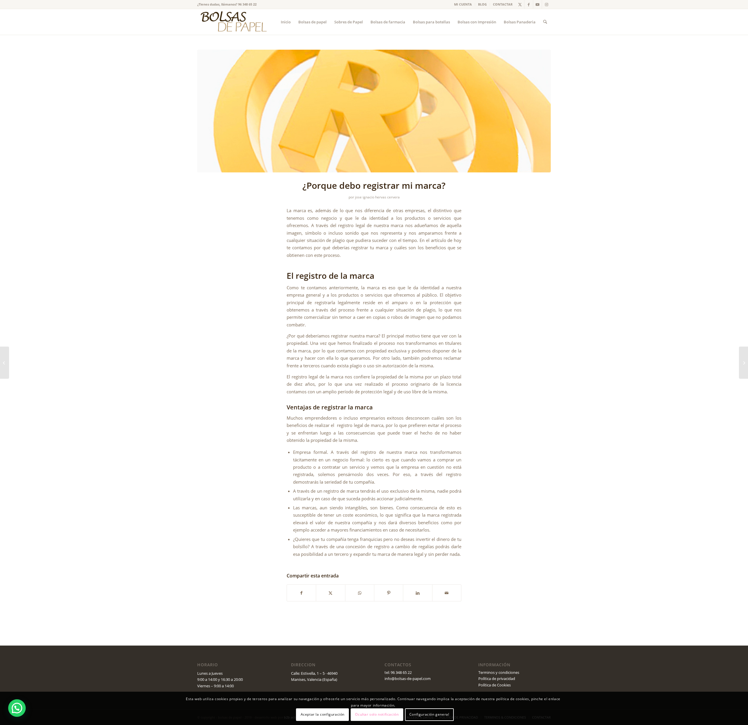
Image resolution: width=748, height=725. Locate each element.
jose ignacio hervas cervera (377, 197)
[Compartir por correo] (446, 593)
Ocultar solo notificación (377, 714)
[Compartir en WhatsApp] (359, 593)
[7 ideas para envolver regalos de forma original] (4, 363)
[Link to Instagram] (546, 4)
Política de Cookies (494, 685)
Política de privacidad (496, 678)
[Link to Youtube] (537, 4)
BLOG (482, 4)
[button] (17, 708)
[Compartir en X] (330, 593)
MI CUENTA (463, 4)
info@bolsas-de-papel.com (408, 678)
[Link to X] (520, 4)
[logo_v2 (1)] (233, 22)
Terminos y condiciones (498, 672)
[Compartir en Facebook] (301, 593)
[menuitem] (463, 4)
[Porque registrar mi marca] (374, 111)
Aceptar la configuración (322, 714)
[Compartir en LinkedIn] (417, 593)
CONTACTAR (502, 4)
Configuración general (429, 714)
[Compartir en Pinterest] (388, 593)
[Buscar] (545, 22)
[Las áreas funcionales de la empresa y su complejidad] (743, 363)
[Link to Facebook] (528, 4)
